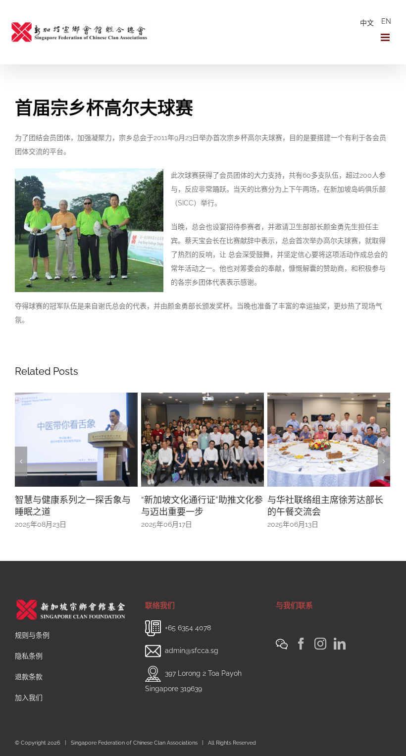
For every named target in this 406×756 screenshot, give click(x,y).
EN (386, 21)
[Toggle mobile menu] (386, 37)
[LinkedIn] (340, 644)
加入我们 (29, 698)
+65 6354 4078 (188, 628)
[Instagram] (320, 644)
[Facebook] (301, 644)
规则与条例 (32, 635)
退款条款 (29, 677)
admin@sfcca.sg (191, 651)
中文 (367, 23)
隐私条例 (29, 656)
